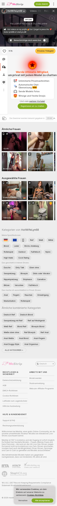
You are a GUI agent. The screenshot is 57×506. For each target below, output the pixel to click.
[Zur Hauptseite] (17, 4)
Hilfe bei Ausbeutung (11, 406)
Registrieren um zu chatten (32, 106)
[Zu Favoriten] (4, 51)
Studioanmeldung (36, 383)
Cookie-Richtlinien (10, 396)
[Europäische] (15, 240)
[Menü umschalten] (3, 4)
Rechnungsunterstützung (13, 426)
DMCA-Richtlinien (10, 391)
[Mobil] (23, 240)
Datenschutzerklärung (12, 380)
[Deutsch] (6, 240)
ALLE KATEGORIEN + (14, 350)
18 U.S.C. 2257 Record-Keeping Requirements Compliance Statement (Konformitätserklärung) (26, 484)
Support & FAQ (9, 420)
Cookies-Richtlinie (35, 495)
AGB (4, 385)
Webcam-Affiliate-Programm (41, 389)
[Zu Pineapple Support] (5, 474)
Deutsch (43, 364)
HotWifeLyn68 (30, 229)
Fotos (49, 11)
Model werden (35, 378)
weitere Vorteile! (37, 101)
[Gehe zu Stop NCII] (18, 474)
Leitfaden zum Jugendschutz (15, 401)
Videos (35, 11)
